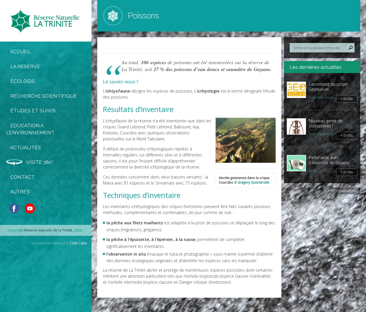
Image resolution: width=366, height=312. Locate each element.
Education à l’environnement (30, 129)
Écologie (22, 81)
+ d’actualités (346, 190)
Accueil (20, 51)
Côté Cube (78, 243)
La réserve (24, 66)
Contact (22, 177)
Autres (19, 192)
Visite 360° (39, 162)
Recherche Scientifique (43, 96)
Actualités (25, 147)
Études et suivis (32, 110)
